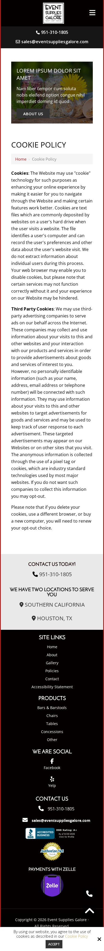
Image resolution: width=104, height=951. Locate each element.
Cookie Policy (76, 936)
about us (33, 113)
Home (20, 159)
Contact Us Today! (52, 564)
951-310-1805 (54, 32)
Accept (54, 944)
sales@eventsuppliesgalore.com (54, 42)
